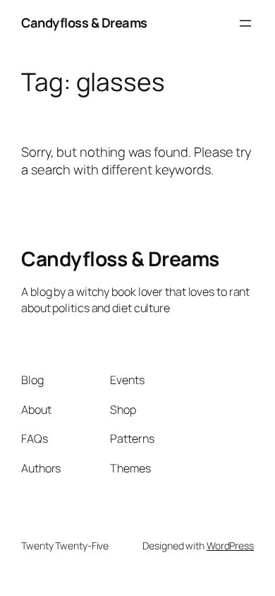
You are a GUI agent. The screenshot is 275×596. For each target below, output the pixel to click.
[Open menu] (245, 23)
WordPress (230, 545)
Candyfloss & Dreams (84, 22)
